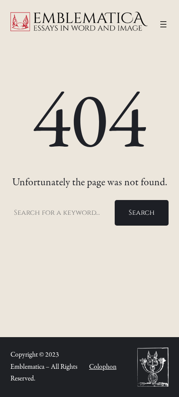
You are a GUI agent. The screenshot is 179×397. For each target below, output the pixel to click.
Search (142, 212)
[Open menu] (163, 24)
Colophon (102, 367)
